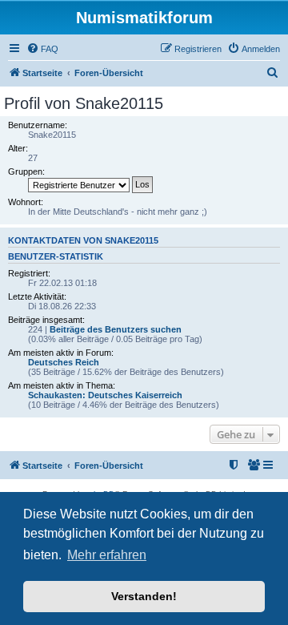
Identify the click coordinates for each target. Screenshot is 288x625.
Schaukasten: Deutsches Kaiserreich (105, 395)
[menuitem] (42, 48)
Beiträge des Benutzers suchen (116, 329)
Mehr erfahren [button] (106, 555)
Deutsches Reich (63, 362)
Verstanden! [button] (144, 596)
